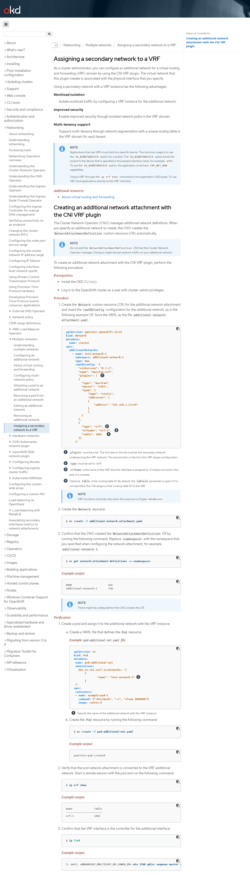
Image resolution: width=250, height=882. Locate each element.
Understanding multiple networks (26, 347)
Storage (13, 535)
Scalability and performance (27, 615)
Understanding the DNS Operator (25, 178)
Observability (16, 608)
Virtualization (16, 669)
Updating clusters (20, 82)
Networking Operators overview (24, 158)
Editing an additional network (28, 408)
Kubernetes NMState (27, 478)
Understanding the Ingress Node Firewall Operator (27, 198)
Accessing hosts (20, 150)
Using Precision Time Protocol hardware (23, 289)
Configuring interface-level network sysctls (24, 269)
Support (13, 89)
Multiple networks (99, 45)
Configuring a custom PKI (27, 494)
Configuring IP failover (24, 261)
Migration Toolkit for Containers (20, 653)
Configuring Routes (26, 462)
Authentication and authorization (19, 118)
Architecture (15, 57)
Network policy (22, 317)
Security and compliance (25, 109)
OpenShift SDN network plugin (21, 454)
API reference (16, 662)
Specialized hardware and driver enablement (24, 624)
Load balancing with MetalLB (24, 512)
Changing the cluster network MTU (23, 233)
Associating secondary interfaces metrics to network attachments (24, 524)
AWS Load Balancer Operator (24, 331)
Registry (13, 542)
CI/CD (11, 555)
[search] (49, 34)
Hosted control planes (23, 583)
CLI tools (13, 102)
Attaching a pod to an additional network (28, 387)
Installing (13, 64)
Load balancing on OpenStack (21, 502)
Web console (16, 95)
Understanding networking (19, 142)
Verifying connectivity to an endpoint (26, 223)
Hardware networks (25, 436)
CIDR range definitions (25, 323)
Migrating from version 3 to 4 (25, 642)
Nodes (11, 590)
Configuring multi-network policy (27, 377)
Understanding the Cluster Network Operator (27, 168)
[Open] (6, 24)
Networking (71, 45)
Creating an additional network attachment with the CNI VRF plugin (207, 42)
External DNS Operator (28, 311)
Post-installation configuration (17, 72)
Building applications (22, 569)
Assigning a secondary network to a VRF (29, 428)
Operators (14, 549)
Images (12, 562)
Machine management (23, 576)
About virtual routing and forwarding (28, 367)
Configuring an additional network (26, 357)
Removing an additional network (26, 418)
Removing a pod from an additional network (29, 397)
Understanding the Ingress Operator (27, 188)
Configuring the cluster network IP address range (26, 253)
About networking (21, 134)
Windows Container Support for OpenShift (26, 599)
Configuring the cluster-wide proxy (26, 486)
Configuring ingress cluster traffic (24, 470)
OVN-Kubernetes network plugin (23, 444)
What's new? (16, 50)
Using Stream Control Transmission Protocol (24, 279)
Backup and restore (21, 633)
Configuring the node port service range (27, 243)
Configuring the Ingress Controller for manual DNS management (25, 210)
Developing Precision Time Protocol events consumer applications (24, 301)
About (11, 43)
